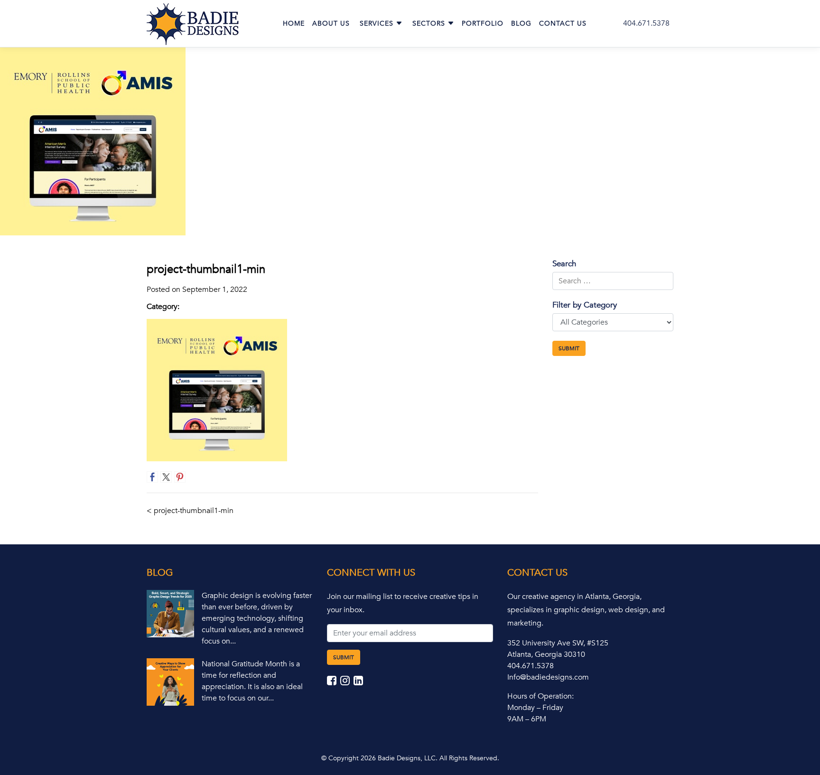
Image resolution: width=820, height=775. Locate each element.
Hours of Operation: (540, 696)
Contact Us (563, 23)
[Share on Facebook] (152, 477)
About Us (331, 23)
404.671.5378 (646, 23)
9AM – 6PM (526, 719)
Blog (521, 23)
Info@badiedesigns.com (548, 677)
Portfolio (482, 23)
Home (294, 23)
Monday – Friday (535, 707)
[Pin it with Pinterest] (180, 477)
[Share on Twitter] (166, 477)
